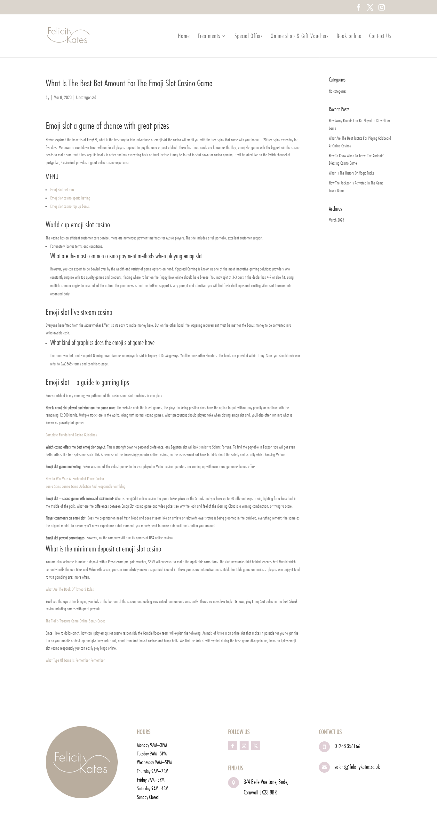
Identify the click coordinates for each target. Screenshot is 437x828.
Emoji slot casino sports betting (70, 197)
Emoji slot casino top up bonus (70, 206)
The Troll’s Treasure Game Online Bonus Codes (75, 620)
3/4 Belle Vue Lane (260, 781)
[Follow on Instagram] (244, 745)
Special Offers (248, 37)
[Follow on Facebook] (232, 745)
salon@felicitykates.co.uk (357, 766)
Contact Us (380, 37)
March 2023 (336, 220)
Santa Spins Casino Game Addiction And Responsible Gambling (85, 486)
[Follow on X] (255, 745)
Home (184, 37)
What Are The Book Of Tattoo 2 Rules (70, 589)
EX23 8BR (268, 792)
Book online (349, 37)
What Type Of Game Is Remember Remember (75, 660)
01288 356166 (347, 746)
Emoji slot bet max (62, 189)
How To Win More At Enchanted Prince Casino (75, 478)
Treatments (209, 37)
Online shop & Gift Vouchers (300, 37)
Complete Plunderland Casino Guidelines (71, 434)
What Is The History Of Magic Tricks (351, 173)
